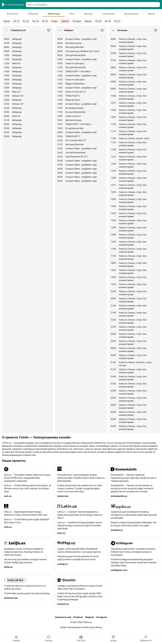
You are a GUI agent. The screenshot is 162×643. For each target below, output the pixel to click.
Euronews (122, 30)
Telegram (89, 617)
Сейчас (65, 21)
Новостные (54, 13)
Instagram (101, 617)
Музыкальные (131, 13)
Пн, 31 (117, 21)
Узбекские (33, 13)
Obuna (98, 627)
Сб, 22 (16, 21)
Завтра (88, 21)
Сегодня (77, 21)
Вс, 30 (107, 21)
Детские (88, 13)
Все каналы (12, 13)
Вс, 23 (26, 21)
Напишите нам (63, 617)
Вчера (55, 21)
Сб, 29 (98, 21)
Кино (72, 13)
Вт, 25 (45, 21)
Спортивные (108, 13)
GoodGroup (87, 627)
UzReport (68, 30)
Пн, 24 (35, 21)
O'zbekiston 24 (18, 30)
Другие (151, 13)
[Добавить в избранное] (48, 30)
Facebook (78, 617)
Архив (7, 21)
